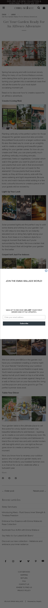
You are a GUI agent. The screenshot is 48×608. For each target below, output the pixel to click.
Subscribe (24, 323)
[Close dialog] (46, 271)
